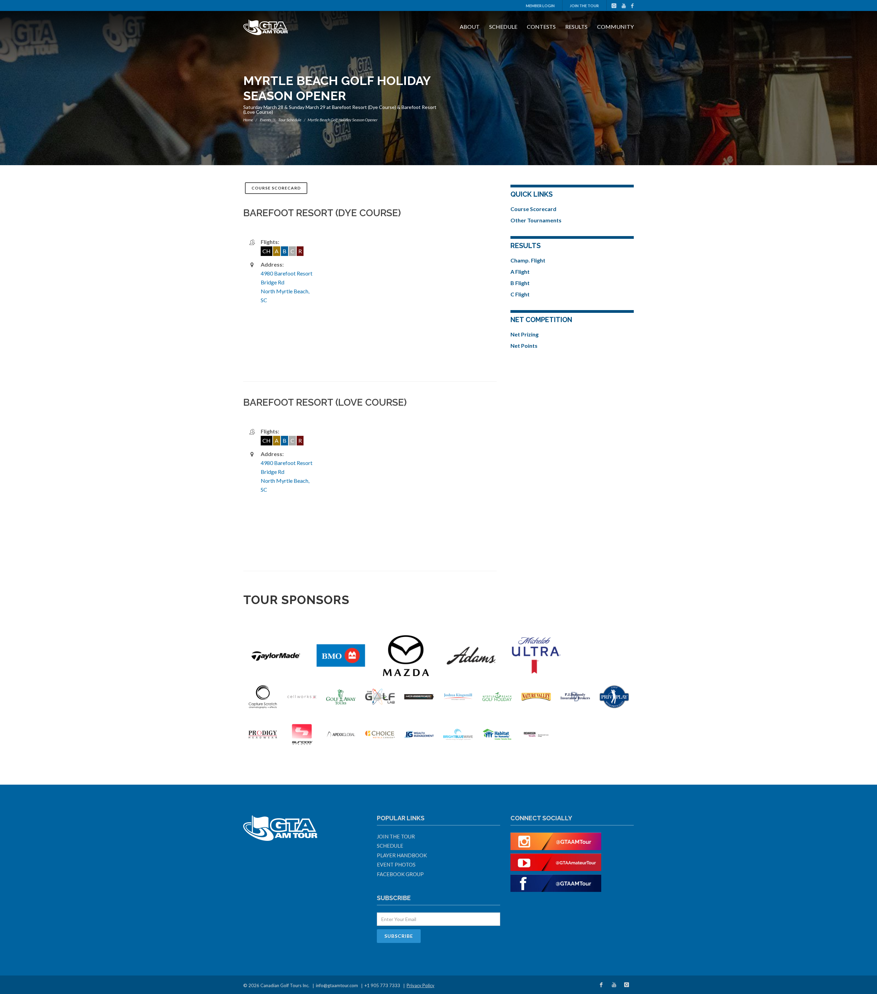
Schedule (503, 26)
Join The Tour (584, 5)
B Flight (520, 283)
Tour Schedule (289, 119)
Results (576, 26)
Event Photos (396, 864)
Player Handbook (402, 855)
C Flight (520, 294)
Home (248, 119)
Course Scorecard (276, 188)
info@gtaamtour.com (337, 985)
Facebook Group (400, 874)
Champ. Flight (527, 260)
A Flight (520, 271)
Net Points (524, 345)
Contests (541, 26)
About (470, 26)
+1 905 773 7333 (382, 985)
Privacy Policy (420, 985)
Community (615, 26)
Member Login (540, 5)
